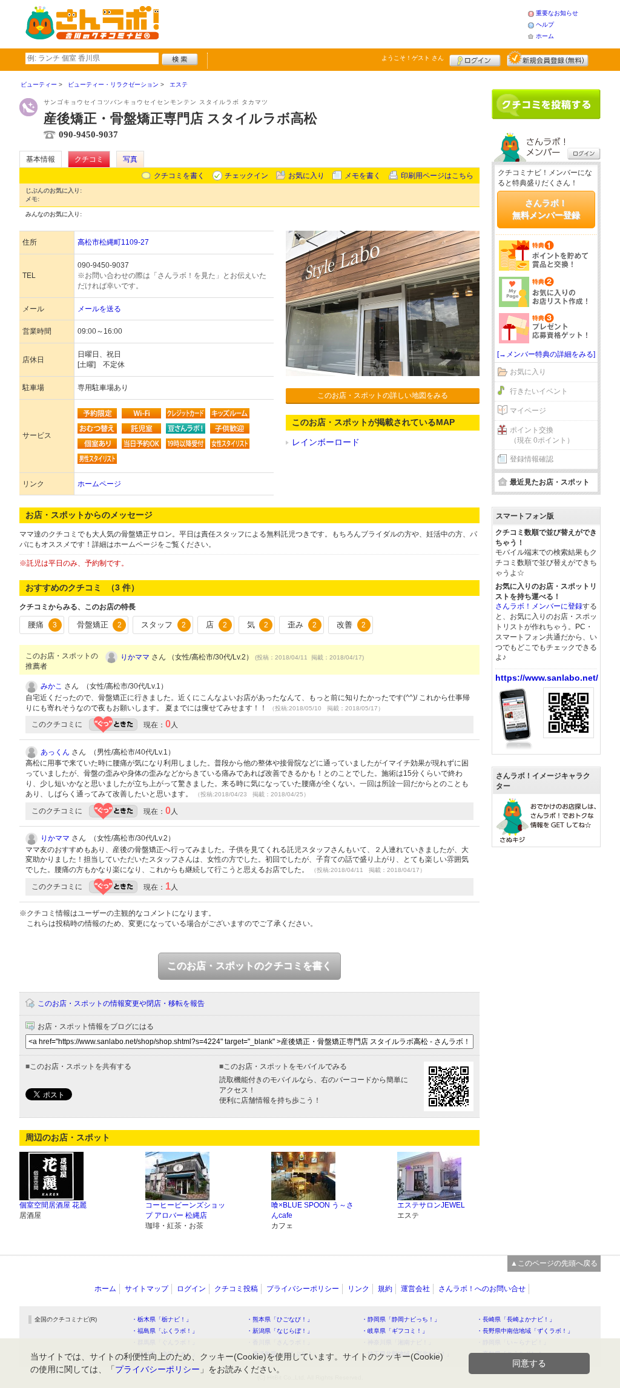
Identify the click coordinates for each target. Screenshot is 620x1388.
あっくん (55, 752)
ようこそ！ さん (412, 58)
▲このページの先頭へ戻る (554, 1263)
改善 (351, 624)
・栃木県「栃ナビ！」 (161, 1319)
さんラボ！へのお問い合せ (482, 1288)
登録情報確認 (531, 459)
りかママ (135, 657)
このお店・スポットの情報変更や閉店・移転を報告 (121, 1003)
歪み (302, 624)
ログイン (475, 59)
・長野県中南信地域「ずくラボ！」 (525, 1330)
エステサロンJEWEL (431, 1205)
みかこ (51, 686)
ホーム (545, 36)
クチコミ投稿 (236, 1288)
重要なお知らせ (557, 13)
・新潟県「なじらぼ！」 (279, 1330)
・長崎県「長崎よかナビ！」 (516, 1319)
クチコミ (89, 159)
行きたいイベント (539, 391)
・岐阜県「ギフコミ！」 (394, 1330)
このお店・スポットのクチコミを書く (249, 965)
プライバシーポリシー (302, 1288)
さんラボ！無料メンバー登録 (546, 209)
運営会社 (415, 1288)
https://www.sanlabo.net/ (546, 677)
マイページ (528, 410)
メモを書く (363, 175)
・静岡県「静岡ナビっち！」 (400, 1319)
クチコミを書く (179, 175)
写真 (130, 159)
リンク (358, 1288)
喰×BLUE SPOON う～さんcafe (312, 1210)
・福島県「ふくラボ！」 (164, 1330)
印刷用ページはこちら (437, 175)
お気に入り (306, 175)
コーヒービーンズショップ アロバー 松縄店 (185, 1210)
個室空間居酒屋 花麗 (53, 1205)
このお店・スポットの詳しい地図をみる (382, 395)
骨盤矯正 (99, 624)
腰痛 (42, 624)
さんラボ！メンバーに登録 (538, 606)
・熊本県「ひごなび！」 (279, 1319)
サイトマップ (146, 1288)
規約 (385, 1288)
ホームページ (99, 484)
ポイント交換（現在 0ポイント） (542, 435)
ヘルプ (545, 24)
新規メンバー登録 (548, 59)
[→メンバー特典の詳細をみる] (546, 354)
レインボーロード (326, 442)
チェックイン (246, 175)
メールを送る (99, 309)
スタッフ (163, 624)
